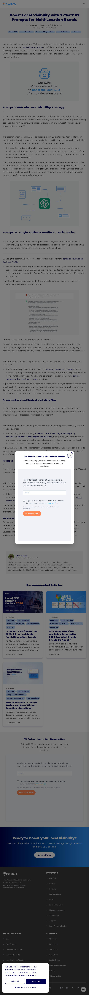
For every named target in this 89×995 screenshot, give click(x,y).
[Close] (70, 455)
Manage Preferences (25, 987)
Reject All (15, 981)
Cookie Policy (11, 975)
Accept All (36, 981)
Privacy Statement (27, 975)
